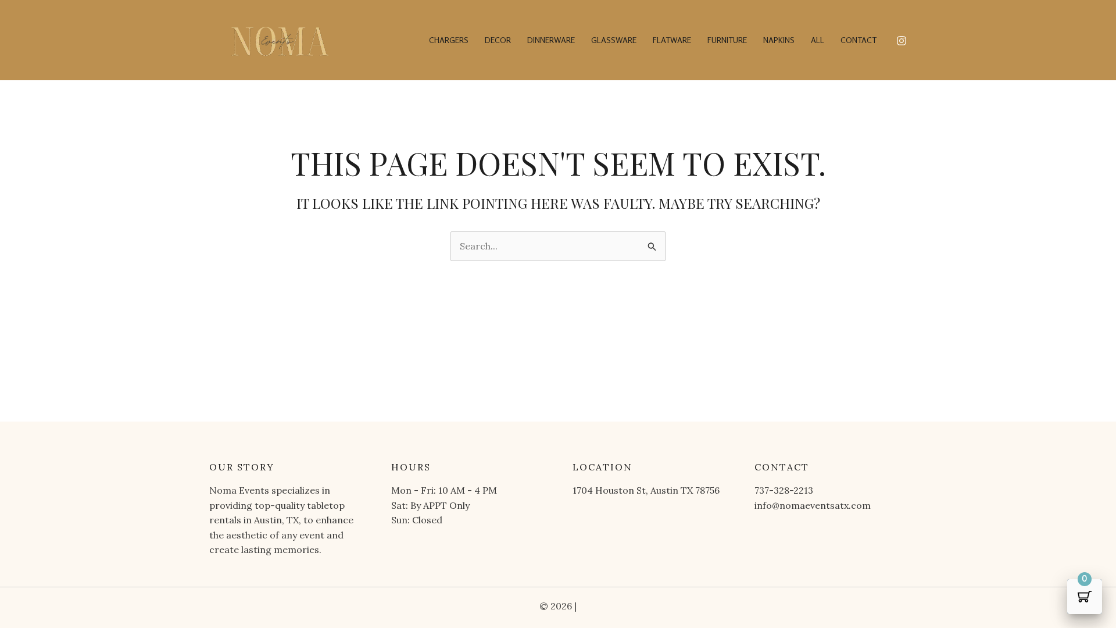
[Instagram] (901, 40)
